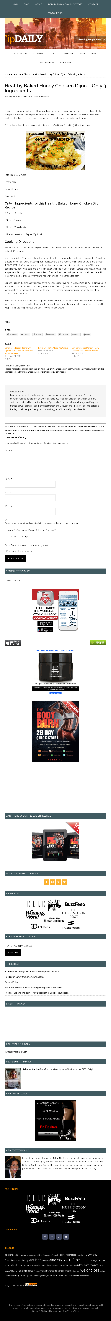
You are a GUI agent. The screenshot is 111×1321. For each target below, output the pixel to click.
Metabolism (14, 1271)
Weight (68, 1271)
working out (45, 1276)
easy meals (85, 369)
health (15, 1265)
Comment (9, 450)
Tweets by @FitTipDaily (16, 1051)
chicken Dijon (39, 369)
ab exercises (11, 1255)
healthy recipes (31, 1265)
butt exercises (31, 1255)
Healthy (22, 1265)
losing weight (74, 1265)
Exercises (10, 1260)
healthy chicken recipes (25, 372)
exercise (92, 1254)
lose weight (63, 1265)
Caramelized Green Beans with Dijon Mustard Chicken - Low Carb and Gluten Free (19, 350)
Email (8, 492)
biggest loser (21, 1255)
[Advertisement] (55, 790)
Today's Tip (25, 366)
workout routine (65, 1275)
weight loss (90, 1270)
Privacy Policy (11, 982)
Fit (43, 1260)
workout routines (78, 1276)
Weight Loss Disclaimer (15, 1285)
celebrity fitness (51, 1255)
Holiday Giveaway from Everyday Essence (25, 977)
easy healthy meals (71, 369)
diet (85, 1255)
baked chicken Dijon (24, 369)
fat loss (35, 1260)
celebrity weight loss (66, 1255)
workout (54, 1275)
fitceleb (47, 1260)
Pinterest (37, 1271)
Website (8, 506)
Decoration (80, 1255)
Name (8, 479)
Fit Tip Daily (55, 31)
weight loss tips (22, 1275)
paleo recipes (26, 1270)
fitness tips (81, 1260)
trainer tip (50, 1271)
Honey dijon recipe (44, 372)
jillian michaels (43, 1265)
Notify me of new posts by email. (22, 551)
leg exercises (53, 1265)
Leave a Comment (41, 97)
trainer (43, 1271)
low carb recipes (59, 372)
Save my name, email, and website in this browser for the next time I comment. (42, 523)
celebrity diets (41, 1255)
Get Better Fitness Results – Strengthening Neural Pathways (33, 987)
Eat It (17, 366)
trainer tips (59, 1271)
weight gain (75, 1271)
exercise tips (23, 1260)
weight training (35, 1276)
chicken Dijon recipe (54, 369)
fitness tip (66, 1260)
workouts (87, 1276)
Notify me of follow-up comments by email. (27, 545)
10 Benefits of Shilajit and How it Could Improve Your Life (32, 971)
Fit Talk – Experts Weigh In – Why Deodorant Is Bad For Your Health (36, 993)
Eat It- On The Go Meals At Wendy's (53, 348)
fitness (55, 1260)
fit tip (93, 1260)
